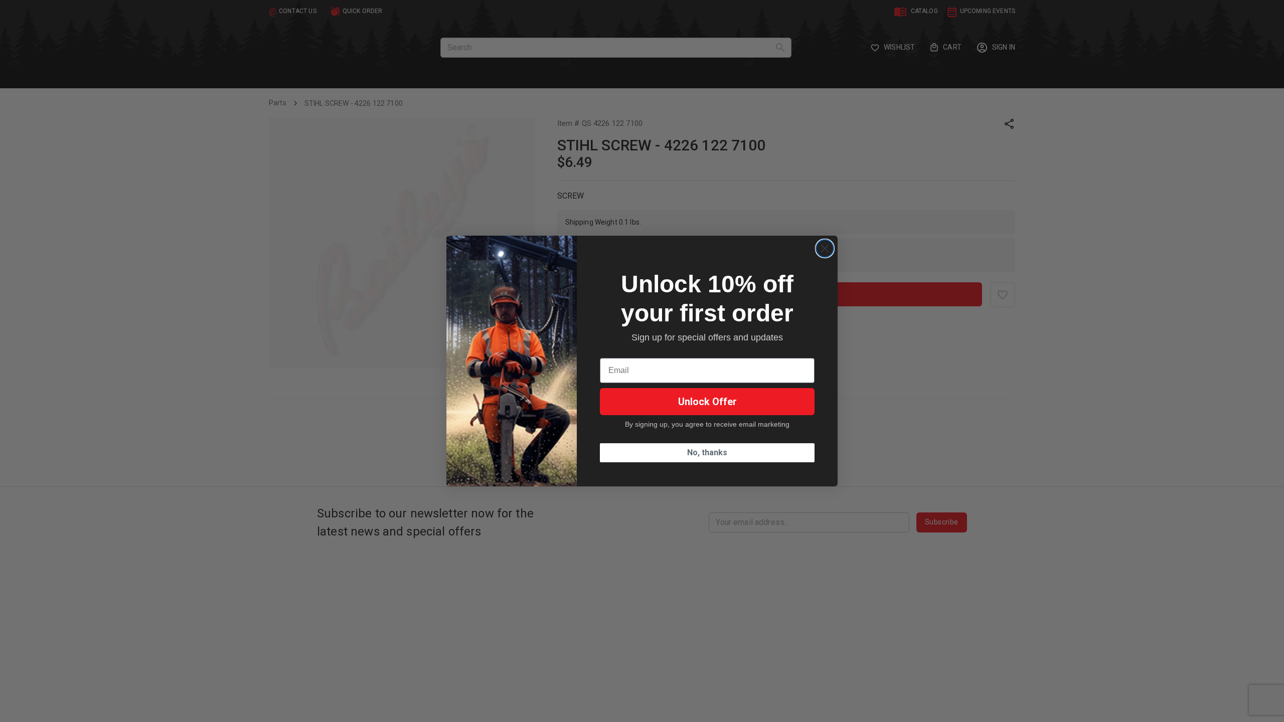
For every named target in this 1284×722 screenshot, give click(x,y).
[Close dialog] (825, 248)
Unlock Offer (707, 402)
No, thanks (707, 452)
